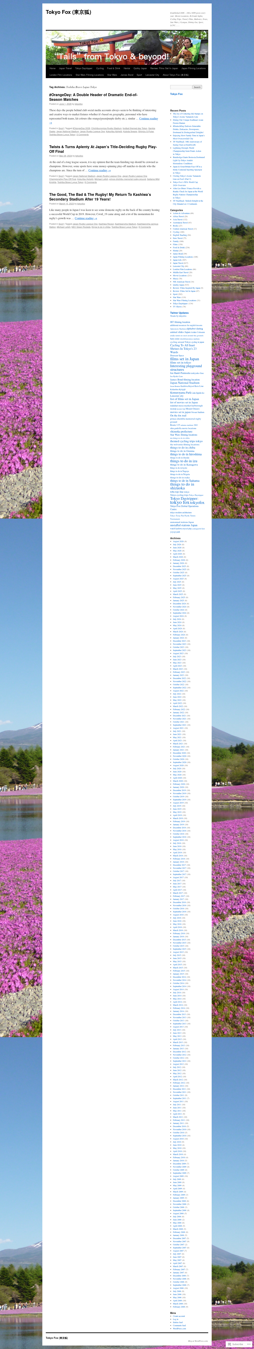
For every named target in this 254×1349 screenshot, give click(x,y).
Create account (179, 1316)
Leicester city (177, 395)
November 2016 (179, 905)
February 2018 (179, 858)
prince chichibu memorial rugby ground (127, 179)
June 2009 (177, 1182)
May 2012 (177, 1073)
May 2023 (177, 662)
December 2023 (179, 640)
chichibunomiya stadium (190, 338)
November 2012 (179, 1054)
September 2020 (179, 762)
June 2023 (177, 659)
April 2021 (177, 740)
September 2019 (179, 799)
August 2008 (178, 1213)
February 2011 (179, 1120)
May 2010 (177, 1148)
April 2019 (177, 815)
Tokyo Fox (176, 94)
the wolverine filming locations (184, 444)
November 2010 (179, 1129)
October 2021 (178, 721)
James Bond (127, 74)
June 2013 (177, 1032)
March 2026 (178, 556)
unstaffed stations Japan (183, 525)
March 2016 (178, 930)
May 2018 (177, 849)
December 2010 (179, 1126)
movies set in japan (180, 412)
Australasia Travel (180, 222)
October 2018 (178, 833)
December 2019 (179, 790)
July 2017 (177, 880)
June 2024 (177, 622)
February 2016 (179, 933)
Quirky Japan (140, 68)
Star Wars (112, 74)
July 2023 (177, 656)
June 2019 (177, 808)
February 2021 (179, 746)
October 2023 (178, 647)
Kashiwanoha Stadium (125, 223)
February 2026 (179, 560)
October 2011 (178, 1095)
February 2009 (179, 1194)
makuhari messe (177, 405)
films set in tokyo (180, 362)
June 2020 (177, 771)
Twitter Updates (179, 312)
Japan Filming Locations (193, 68)
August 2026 (178, 541)
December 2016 (179, 902)
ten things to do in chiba (180, 438)
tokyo (186, 491)
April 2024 (177, 628)
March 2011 (178, 1116)
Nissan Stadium (197, 412)
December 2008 (179, 1200)
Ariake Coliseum (198, 332)
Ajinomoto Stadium (178, 328)
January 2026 (178, 563)
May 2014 (177, 998)
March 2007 (178, 1266)
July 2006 (177, 1291)
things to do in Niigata (180, 474)
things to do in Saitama (184, 480)
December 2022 (179, 678)
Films (175, 244)
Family (176, 241)
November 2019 (179, 793)
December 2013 (179, 1014)
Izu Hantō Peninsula (180, 373)
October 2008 (178, 1207)
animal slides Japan (180, 332)
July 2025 (177, 581)
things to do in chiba (101, 226)
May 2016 (177, 924)
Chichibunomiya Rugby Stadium (106, 128)
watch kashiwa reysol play (181, 528)
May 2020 (177, 774)
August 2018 (178, 840)
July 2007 (177, 1253)
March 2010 (178, 1154)
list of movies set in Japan (184, 402)
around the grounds (195, 335)
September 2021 (179, 724)
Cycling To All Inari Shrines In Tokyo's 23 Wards (183, 348)
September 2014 (179, 986)
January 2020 (178, 787)
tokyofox (79, 103)
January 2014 (178, 1011)
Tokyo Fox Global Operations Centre (184, 507)
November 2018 (179, 830)
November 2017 (179, 868)
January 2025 (178, 600)
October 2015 (178, 945)
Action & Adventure (181, 213)
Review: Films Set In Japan (164, 68)
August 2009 (178, 1176)
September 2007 (179, 1247)
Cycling (100, 68)
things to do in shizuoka (182, 486)
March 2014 (178, 1004)
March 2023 (178, 668)
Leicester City (152, 74)
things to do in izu (183, 460)
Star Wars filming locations (183, 434)
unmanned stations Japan (182, 522)
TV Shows (177, 306)
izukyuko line (197, 373)
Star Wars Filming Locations (90, 74)
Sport (139, 74)
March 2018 (178, 855)
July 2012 (177, 1067)
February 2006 (179, 1306)
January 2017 (178, 899)
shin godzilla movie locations (183, 428)
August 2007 (178, 1250)
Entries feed (178, 1322)
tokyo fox (180, 502)
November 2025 (179, 569)
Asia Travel (177, 219)
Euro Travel (177, 238)
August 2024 (178, 616)
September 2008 (179, 1210)
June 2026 (177, 547)
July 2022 (177, 693)
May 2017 (177, 886)
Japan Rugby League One (92, 131)
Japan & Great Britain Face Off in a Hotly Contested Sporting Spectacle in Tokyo (187, 169)
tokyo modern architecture (181, 512)
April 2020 (177, 777)
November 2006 (179, 1278)
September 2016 (179, 911)
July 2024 (177, 619)
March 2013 (178, 1042)
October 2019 (178, 796)
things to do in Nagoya (179, 471)
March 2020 (178, 780)
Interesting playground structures (186, 367)
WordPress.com (179, 1328)
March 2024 (178, 631)
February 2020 (179, 784)
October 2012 (178, 1057)
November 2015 (179, 942)
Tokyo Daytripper (196, 495)
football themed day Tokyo (135, 128)
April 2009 (177, 1188)
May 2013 (177, 1036)
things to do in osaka (180, 477)
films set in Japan (184, 358)
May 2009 (177, 1185)
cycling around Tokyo (180, 341)
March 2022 (178, 706)
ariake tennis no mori (178, 335)
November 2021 (179, 718)
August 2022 (178, 690)
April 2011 (177, 1113)
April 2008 (177, 1225)
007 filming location (180, 322)
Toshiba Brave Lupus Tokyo (62, 134)
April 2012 (177, 1076)
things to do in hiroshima (186, 454)
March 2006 (178, 1303)
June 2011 (177, 1107)
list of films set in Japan (184, 399)
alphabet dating (194, 328)
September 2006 (179, 1284)
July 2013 (177, 1029)
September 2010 (179, 1135)
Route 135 (175, 424)
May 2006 (177, 1297)
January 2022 (178, 712)
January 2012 (178, 1085)
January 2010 (178, 1160)
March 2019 (178, 818)
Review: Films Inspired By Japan (186, 287)
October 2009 (178, 1169)
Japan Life (177, 259)
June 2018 (177, 846)
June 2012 (177, 1070)
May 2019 (177, 812)
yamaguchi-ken (198, 528)
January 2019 (178, 824)
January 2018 (178, 861)
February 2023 (179, 672)
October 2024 (178, 609)
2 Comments (83, 134)
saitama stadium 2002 (189, 425)
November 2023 (179, 644)
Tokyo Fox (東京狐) (68, 11)
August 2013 (178, 1026)
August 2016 (178, 914)
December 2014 (179, 976)
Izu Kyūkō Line (176, 376)
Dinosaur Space (177, 355)
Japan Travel (65, 68)
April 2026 (177, 553)
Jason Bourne (175, 386)
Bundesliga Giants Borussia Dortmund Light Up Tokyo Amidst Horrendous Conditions (189, 160)
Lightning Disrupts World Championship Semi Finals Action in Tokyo (187, 150)
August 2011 (178, 1101)
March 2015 (178, 967)
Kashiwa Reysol (106, 223)
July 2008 (177, 1216)
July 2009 (177, 1179)
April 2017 (177, 889)
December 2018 (179, 827)
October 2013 (178, 1020)
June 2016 (177, 920)
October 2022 (178, 684)
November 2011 (179, 1092)
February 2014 (179, 1008)
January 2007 (178, 1272)
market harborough (193, 405)
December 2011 (179, 1088)
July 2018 (177, 843)
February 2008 (179, 1232)
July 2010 (177, 1141)
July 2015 (177, 955)
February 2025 (179, 597)
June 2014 (177, 995)
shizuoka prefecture (181, 431)
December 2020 (179, 752)
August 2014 (178, 989)
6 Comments (91, 182)
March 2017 (178, 892)
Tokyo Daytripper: (84, 68)
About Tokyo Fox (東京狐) (176, 74)
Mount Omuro (193, 408)
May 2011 (177, 1110)
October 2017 (178, 871)
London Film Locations (61, 74)
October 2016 (178, 908)
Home (52, 68)
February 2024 (179, 634)
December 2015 (179, 939)
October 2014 (178, 983)
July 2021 (177, 731)
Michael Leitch (101, 179)
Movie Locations (180, 275)
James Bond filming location (185, 379)
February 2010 (179, 1157)
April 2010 (177, 1151)
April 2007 (177, 1263)
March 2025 (178, 594)
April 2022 (177, 703)
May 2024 (177, 625)
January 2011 (178, 1123)
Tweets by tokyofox (178, 315)
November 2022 (179, 681)
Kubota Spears (130, 131)
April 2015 (177, 964)
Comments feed (179, 1325)
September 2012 (179, 1060)
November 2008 (179, 1204)
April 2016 (177, 927)
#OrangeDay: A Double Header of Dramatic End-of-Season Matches (93, 97)
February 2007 (179, 1269)
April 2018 (177, 852)
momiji (173, 408)
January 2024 (178, 637)
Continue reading (99, 170)
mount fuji (181, 408)
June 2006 (177, 1294)
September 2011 (179, 1098)
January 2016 (178, 936)
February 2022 (179, 709)
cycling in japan (197, 342)
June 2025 (177, 584)
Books (175, 225)
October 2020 (178, 759)
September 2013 (179, 1023)
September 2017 (179, 874)
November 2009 (179, 1166)
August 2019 (178, 802)
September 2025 (179, 575)
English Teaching (180, 235)
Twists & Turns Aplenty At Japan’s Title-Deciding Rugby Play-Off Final (103, 149)
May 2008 (177, 1222)
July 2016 (177, 917)
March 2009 (178, 1191)
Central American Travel (183, 228)
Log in (175, 1319)
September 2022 (179, 687)
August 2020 (178, 765)
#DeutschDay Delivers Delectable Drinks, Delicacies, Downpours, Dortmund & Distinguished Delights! (188, 129)
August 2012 (178, 1064)
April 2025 (177, 591)
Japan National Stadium (67, 131)
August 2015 (178, 952)
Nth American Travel (181, 281)
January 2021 (178, 749)
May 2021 (177, 737)
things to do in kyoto (178, 468)
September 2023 (179, 650)
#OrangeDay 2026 (81, 128)
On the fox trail (178, 415)
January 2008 (178, 1235)
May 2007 (177, 1260)
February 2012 (179, 1082)
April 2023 (177, 665)
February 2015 (179, 970)
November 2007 (179, 1241)
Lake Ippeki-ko (198, 392)
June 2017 (177, 883)
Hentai (127, 68)
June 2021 (177, 734)
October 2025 (178, 572)
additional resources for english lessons (186, 325)
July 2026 (177, 544)
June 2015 (177, 958)
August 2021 (178, 728)
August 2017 (178, 877)
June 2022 (177, 696)
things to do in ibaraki (179, 457)
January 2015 (178, 973)
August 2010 (178, 1138)
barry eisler (174, 338)
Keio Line (199, 386)
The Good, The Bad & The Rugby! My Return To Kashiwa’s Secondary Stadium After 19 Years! (100, 197)
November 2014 (179, 980)
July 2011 (177, 1104)
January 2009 (178, 1197)
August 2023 (178, 653)
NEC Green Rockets (81, 226)
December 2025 (179, 566)
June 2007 (177, 1256)
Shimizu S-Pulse (146, 131)
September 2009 (179, 1172)
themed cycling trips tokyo (186, 441)
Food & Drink (113, 68)
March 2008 (178, 1228)
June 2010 (177, 1144)
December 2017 (179, 864)
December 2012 (179, 1051)
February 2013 (179, 1045)
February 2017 (179, 896)
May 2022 (177, 700)
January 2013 (178, 1048)
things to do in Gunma (182, 451)
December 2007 (179, 1238)
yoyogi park (175, 532)
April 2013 (177, 1039)
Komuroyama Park (180, 392)
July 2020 (177, 768)
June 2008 (177, 1219)
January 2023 (178, 675)
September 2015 (179, 948)
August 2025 (178, 578)
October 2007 (178, 1244)
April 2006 (177, 1300)
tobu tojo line (177, 491)
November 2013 (179, 1017)
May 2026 (177, 550)
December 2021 (179, 715)
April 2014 (177, 1001)
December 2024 (179, 603)
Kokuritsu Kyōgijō (114, 131)
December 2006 (179, 1275)
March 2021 (178, 743)
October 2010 (178, 1132)
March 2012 (178, 1079)
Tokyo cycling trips (179, 494)
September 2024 (179, 612)
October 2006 (178, 1281)
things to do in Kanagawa (184, 464)
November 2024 (179, 606)
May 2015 (177, 961)
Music (175, 278)
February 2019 (179, 821)
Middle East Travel (180, 272)
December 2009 (179, 1163)
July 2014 (177, 992)
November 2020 (179, 756)
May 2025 (177, 588)
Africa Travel (178, 216)
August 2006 (178, 1288)
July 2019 (177, 805)
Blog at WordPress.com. (198, 1340)
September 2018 (179, 836)
